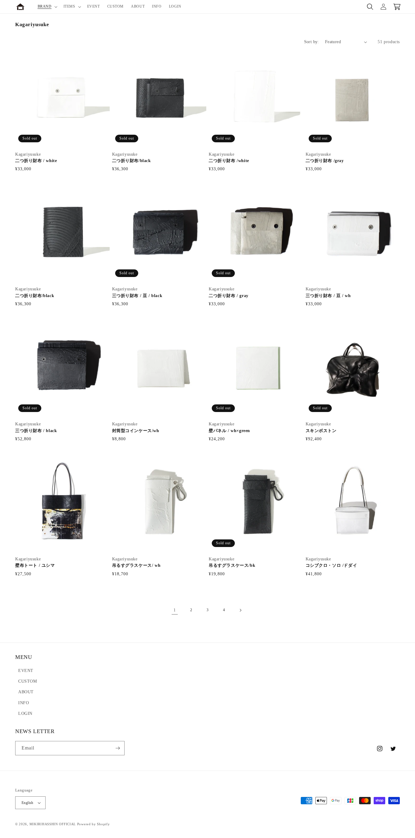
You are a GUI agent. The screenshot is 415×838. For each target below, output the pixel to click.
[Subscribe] (117, 748)
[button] (47, 7)
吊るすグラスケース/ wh (136, 565)
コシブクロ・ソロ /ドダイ (331, 565)
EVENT (25, 670)
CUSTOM (27, 681)
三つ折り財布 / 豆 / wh (328, 295)
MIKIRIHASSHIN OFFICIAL (52, 824)
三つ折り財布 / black (36, 430)
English (27, 803)
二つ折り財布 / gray (229, 295)
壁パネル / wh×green (229, 430)
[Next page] (240, 610)
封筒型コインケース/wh (135, 430)
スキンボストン (323, 430)
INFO (23, 703)
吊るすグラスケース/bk (232, 565)
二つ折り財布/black (131, 160)
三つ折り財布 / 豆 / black (137, 295)
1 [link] (174, 610)
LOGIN (25, 713)
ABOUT (26, 692)
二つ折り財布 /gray (325, 160)
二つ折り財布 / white (36, 160)
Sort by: (311, 42)
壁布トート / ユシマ (35, 565)
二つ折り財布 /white (229, 160)
